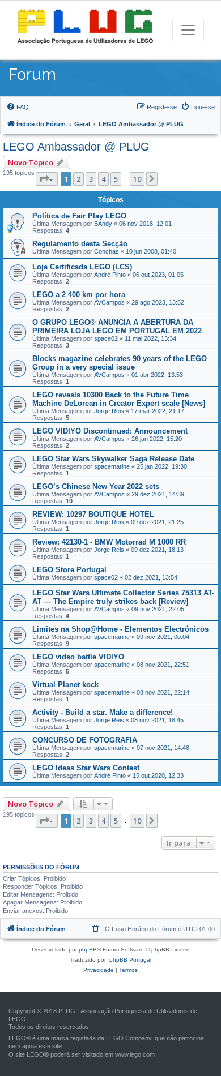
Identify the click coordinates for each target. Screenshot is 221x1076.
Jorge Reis (109, 411)
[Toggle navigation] (188, 30)
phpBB (88, 949)
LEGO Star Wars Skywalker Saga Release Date (113, 459)
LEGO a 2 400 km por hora (78, 294)
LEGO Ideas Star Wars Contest (85, 768)
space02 (106, 338)
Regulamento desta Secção (80, 243)
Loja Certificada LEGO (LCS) (82, 267)
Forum (32, 74)
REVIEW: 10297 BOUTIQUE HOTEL (93, 514)
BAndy (103, 223)
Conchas (106, 251)
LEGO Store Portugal (69, 569)
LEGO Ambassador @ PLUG (76, 146)
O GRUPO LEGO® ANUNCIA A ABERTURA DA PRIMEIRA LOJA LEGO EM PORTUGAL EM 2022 (117, 326)
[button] (47, 179)
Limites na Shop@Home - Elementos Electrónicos (120, 629)
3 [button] (91, 179)
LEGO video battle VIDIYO (78, 657)
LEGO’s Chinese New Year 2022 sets (95, 486)
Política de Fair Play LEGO (79, 216)
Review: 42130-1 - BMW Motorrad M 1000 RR (109, 542)
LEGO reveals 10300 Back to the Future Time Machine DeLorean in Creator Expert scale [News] (118, 399)
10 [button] (137, 179)
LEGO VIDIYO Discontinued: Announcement (110, 431)
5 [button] (116, 179)
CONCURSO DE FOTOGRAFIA (84, 740)
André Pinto (110, 274)
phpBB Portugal (130, 960)
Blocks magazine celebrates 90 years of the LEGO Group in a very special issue (119, 362)
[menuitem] (17, 107)
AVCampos (109, 302)
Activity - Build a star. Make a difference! (102, 712)
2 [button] (78, 179)
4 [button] (103, 179)
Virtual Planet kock (65, 684)
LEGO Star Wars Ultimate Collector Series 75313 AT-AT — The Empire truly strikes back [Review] (123, 597)
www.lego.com (135, 1054)
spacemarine (112, 466)
